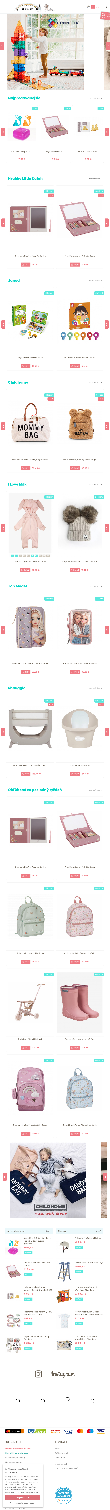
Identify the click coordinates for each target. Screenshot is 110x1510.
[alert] (23, 1485)
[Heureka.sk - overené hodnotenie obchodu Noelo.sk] (63, 1503)
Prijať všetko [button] (23, 1498)
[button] (22, 1503)
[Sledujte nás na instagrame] (55, 1383)
